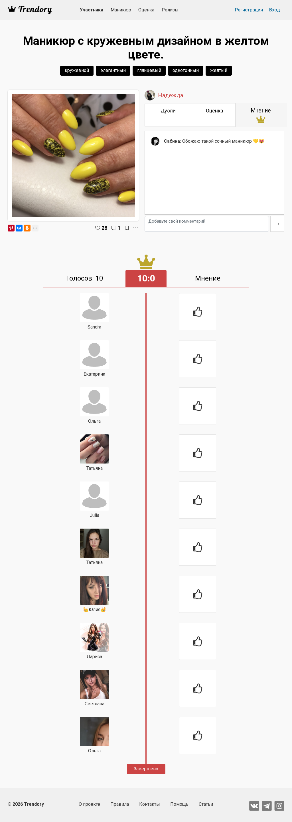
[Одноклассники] (27, 228)
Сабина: (172, 141)
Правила (119, 804)
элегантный (113, 70)
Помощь (179, 804)
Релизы (170, 10)
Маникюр (121, 10)
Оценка (146, 10)
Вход (274, 10)
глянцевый (149, 70)
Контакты (149, 804)
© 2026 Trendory (26, 804)
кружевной (77, 70)
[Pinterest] (11, 228)
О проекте (89, 804)
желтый (218, 70)
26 (104, 228)
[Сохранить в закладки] (127, 228)
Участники (91, 10)
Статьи (206, 804)
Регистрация (249, 10)
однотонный (186, 70)
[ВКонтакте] (19, 228)
